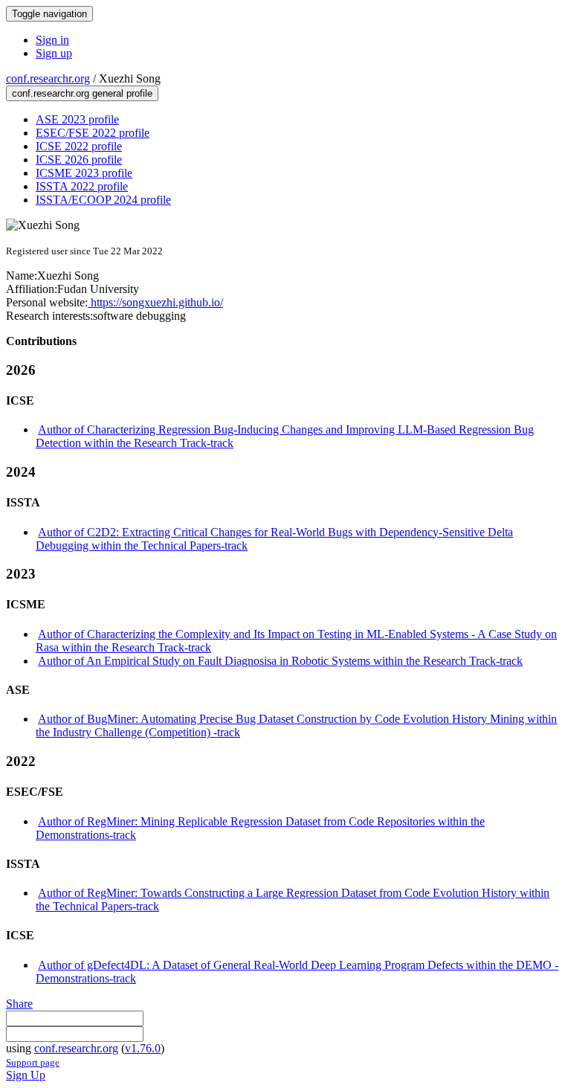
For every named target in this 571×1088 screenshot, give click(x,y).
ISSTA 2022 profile (82, 186)
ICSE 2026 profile (79, 159)
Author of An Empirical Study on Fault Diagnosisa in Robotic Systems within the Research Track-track (280, 660)
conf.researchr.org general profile (82, 93)
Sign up (54, 53)
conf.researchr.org (48, 78)
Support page (32, 1062)
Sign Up (25, 1075)
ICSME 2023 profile (84, 173)
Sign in (52, 39)
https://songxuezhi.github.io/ (155, 302)
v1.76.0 (143, 1048)
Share (19, 1003)
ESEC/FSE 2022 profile (92, 132)
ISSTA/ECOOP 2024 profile (103, 199)
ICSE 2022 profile (79, 146)
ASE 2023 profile (77, 119)
